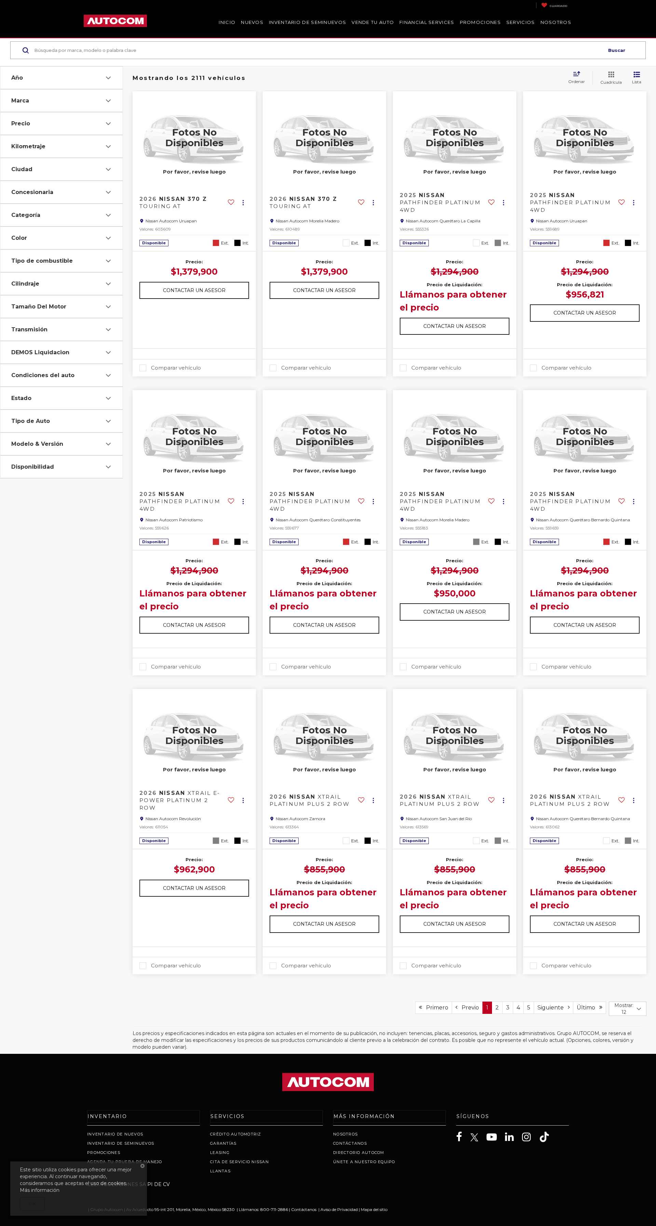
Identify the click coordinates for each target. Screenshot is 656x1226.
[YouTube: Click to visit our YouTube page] (495, 1137)
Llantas (220, 1171)
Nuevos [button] (252, 22)
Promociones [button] (480, 22)
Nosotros (345, 1134)
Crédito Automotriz (235, 1134)
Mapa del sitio (374, 1209)
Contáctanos (350, 1143)
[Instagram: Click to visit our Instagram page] (530, 1137)
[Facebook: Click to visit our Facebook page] (462, 1137)
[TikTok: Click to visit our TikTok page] (547, 1137)
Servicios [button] (520, 22)
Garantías (223, 1143)
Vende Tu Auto (373, 22)
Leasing (220, 1152)
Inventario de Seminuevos (307, 22)
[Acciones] (243, 203)
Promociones (103, 1152)
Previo (468, 1007)
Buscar (616, 50)
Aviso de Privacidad (339, 1209)
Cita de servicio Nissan (239, 1161)
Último (588, 1007)
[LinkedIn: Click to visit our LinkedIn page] (513, 1137)
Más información (39, 1190)
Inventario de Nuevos (115, 1134)
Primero (435, 1007)
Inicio (227, 22)
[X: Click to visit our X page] (477, 1137)
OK (32, 1204)
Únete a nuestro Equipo (364, 1161)
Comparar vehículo (176, 368)
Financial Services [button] (426, 22)
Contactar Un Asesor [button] (194, 290)
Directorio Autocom (358, 1152)
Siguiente (552, 1007)
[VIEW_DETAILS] (194, 137)
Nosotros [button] (556, 22)
